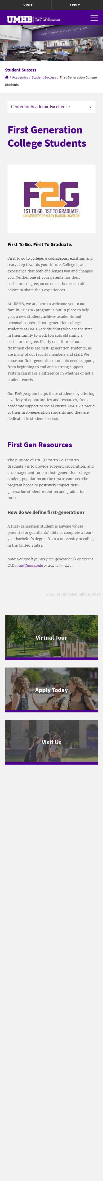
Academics (20, 77)
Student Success (44, 77)
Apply (75, 5)
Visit (28, 5)
